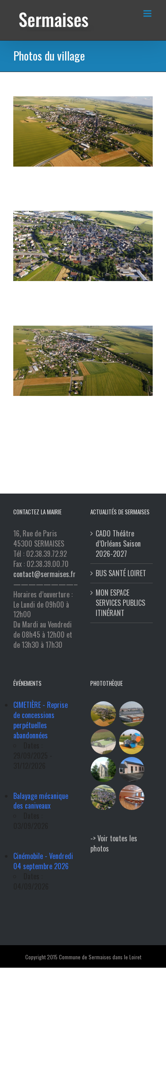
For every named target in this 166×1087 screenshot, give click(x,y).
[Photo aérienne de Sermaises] (103, 714)
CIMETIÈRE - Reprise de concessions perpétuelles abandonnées (40, 720)
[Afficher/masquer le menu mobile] (148, 13)
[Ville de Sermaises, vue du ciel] (103, 797)
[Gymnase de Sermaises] (132, 714)
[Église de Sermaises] (103, 769)
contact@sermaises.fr (44, 574)
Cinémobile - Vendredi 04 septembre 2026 (43, 861)
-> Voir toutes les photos (113, 843)
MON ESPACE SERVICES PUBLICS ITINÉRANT (120, 603)
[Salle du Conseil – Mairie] (132, 797)
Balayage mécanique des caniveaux (40, 801)
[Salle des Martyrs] (132, 769)
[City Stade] (103, 742)
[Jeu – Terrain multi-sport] (132, 742)
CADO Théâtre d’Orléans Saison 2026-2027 (118, 543)
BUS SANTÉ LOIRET (121, 573)
